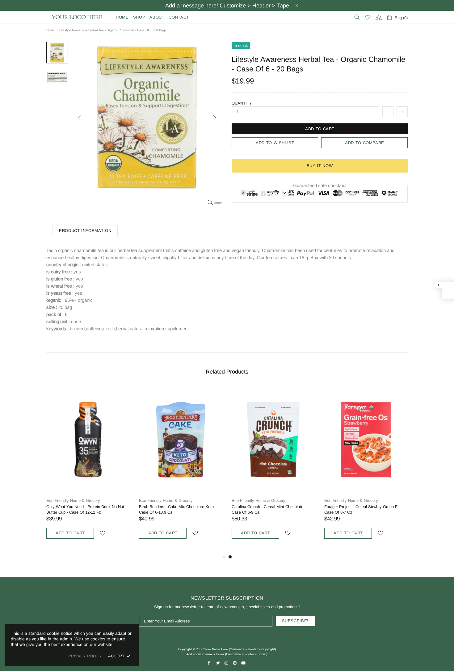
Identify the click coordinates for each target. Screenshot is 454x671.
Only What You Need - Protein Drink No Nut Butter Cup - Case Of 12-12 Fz (85, 509)
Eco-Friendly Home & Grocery (73, 500)
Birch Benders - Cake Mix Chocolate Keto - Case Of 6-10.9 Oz (177, 509)
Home (50, 30)
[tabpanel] (273, 469)
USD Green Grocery (77, 17)
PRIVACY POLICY (85, 656)
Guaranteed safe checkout (320, 185)
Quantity (242, 103)
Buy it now (320, 165)
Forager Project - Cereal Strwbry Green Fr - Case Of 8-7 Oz (362, 509)
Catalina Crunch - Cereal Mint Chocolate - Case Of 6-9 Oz (269, 509)
